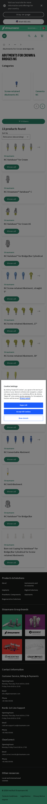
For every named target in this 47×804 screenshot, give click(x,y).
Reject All (23, 405)
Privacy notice (25, 398)
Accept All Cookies (23, 412)
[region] (23, 402)
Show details (23, 418)
